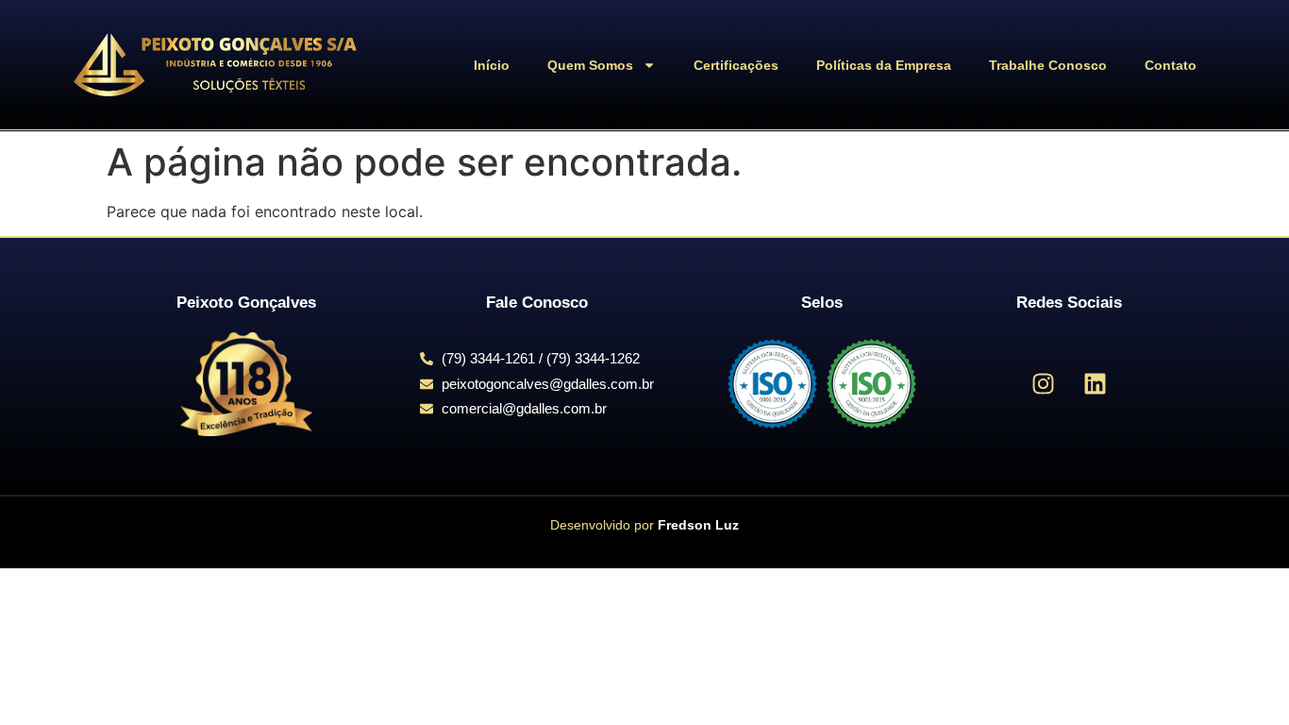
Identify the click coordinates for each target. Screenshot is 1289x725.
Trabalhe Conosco (1048, 65)
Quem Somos (590, 65)
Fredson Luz (698, 524)
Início (492, 65)
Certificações (736, 65)
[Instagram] (1043, 384)
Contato (1171, 65)
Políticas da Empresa (883, 65)
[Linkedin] (1095, 384)
